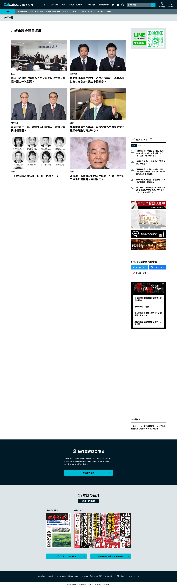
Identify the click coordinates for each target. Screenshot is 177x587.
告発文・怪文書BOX (76, 4)
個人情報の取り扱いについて (67, 576)
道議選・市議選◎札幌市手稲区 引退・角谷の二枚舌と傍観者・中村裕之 (97, 177)
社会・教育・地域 (36, 11)
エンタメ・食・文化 (86, 11)
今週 (139, 145)
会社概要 (41, 576)
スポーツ (101, 11)
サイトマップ (134, 576)
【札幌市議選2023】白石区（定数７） (33, 176)
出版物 (50, 576)
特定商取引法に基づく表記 (92, 576)
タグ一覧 (91, 4)
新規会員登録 (88, 472)
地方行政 (73, 74)
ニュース (7, 11)
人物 (74, 11)
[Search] (153, 5)
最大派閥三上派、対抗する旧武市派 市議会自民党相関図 (38, 128)
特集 (63, 4)
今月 (145, 145)
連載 (109, 11)
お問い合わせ (120, 576)
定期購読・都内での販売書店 (110, 556)
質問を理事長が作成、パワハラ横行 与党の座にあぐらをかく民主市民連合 (97, 79)
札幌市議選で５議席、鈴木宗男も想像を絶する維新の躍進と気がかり (97, 128)
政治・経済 (22, 11)
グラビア (66, 11)
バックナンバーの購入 (66, 556)
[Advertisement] (68, 208)
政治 (13, 74)
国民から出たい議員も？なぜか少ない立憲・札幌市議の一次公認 (38, 79)
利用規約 (108, 576)
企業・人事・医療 (53, 11)
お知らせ (54, 4)
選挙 (72, 122)
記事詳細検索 (104, 4)
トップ (44, 4)
